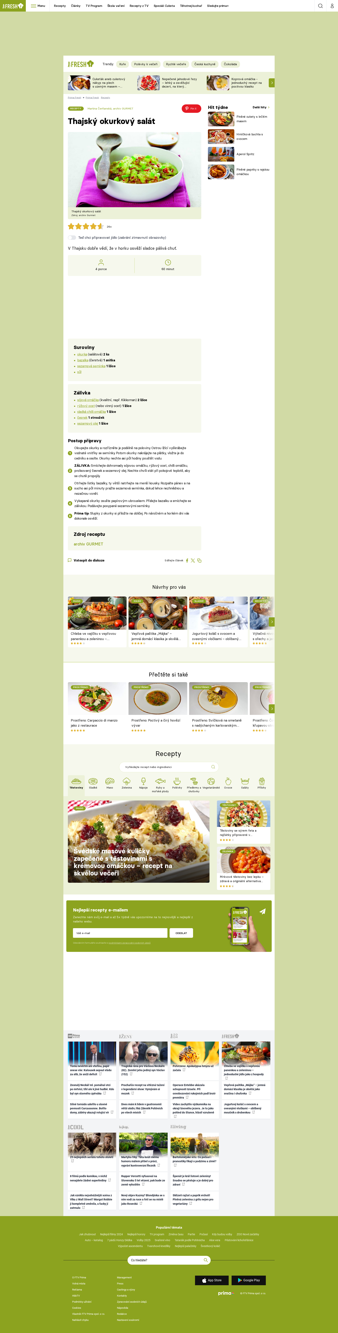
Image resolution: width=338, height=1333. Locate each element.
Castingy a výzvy (126, 1289)
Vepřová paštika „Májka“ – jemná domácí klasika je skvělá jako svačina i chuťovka (154, 636)
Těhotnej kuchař (191, 6)
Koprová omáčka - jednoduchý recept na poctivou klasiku (246, 82)
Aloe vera (214, 1240)
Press (120, 1283)
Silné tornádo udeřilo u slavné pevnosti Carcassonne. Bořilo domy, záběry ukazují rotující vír (90, 1108)
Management (124, 1277)
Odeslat (181, 933)
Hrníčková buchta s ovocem (249, 136)
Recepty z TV (139, 6)
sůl (79, 372)
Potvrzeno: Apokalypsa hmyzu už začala (193, 1068)
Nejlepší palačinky (185, 1246)
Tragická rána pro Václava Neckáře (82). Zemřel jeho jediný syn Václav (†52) (143, 1070)
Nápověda (122, 1307)
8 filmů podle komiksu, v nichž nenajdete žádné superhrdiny (88, 1178)
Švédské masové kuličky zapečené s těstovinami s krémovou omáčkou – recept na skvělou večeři (123, 862)
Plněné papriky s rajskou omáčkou (252, 172)
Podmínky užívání (81, 1301)
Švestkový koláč (210, 1246)
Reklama (77, 1289)
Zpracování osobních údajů (132, 1301)
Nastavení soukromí (128, 1320)
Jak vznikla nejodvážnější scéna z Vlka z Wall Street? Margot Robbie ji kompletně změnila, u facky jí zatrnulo (91, 1201)
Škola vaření (116, 6)
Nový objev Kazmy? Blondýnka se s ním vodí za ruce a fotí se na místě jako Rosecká (143, 1199)
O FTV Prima (79, 1277)
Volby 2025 (143, 1240)
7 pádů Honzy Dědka (119, 1240)
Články (76, 6)
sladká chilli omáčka (91, 412)
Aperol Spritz (245, 154)
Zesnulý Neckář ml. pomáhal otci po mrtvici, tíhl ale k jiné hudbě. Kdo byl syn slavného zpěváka (92, 1089)
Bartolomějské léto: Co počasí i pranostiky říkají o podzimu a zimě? (194, 1159)
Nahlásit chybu (80, 1320)
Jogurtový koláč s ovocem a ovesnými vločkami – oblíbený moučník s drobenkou (215, 636)
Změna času (176, 1234)
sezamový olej (87, 423)
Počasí (204, 1234)
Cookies (76, 1307)
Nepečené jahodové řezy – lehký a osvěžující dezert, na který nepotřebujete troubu (179, 84)
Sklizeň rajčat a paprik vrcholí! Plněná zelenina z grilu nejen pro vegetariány (193, 1199)
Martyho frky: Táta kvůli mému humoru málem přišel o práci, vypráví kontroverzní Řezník (140, 1161)
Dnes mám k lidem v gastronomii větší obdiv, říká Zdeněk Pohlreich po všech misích (142, 1108)
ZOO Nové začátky (248, 1234)
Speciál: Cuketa (164, 6)
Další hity (260, 107)
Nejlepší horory (136, 1234)
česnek (82, 417)
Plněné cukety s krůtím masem (251, 119)
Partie (191, 1234)
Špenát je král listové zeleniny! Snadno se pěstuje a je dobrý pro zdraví (193, 1180)
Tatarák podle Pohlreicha (190, 1240)
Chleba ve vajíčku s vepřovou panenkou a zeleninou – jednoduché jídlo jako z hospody (95, 636)
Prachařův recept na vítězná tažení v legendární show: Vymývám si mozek (143, 1089)
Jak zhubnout (87, 1234)
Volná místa (78, 1283)
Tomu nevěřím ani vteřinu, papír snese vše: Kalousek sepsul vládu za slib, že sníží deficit (90, 1070)
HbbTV (76, 1295)
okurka (82, 354)
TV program (157, 1234)
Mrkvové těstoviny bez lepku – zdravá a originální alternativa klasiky (242, 881)
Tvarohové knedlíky (158, 1246)
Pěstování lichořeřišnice (239, 1240)
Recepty (60, 6)
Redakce (122, 1313)
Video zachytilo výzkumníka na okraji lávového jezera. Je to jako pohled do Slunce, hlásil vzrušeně (193, 1108)
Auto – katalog (94, 1240)
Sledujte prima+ (217, 6)
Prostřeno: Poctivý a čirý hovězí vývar (155, 722)
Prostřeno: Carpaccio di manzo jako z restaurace (94, 722)
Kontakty (122, 1295)
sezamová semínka (91, 366)
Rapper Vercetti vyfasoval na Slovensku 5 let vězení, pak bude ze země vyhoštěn (143, 1180)
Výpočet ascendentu (130, 1246)
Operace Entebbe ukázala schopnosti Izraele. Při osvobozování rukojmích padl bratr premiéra (194, 1091)
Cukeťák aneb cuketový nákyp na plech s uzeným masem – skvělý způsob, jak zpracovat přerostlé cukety (109, 88)
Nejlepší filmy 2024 (111, 1234)
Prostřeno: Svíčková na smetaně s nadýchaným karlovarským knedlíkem (217, 723)
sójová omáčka (88, 400)
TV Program (94, 6)
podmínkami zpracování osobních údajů (129, 942)
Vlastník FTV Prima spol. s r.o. (88, 1313)
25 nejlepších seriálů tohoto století (91, 1157)
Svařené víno (162, 1240)
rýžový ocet (86, 406)
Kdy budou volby (222, 1234)
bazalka (82, 360)
